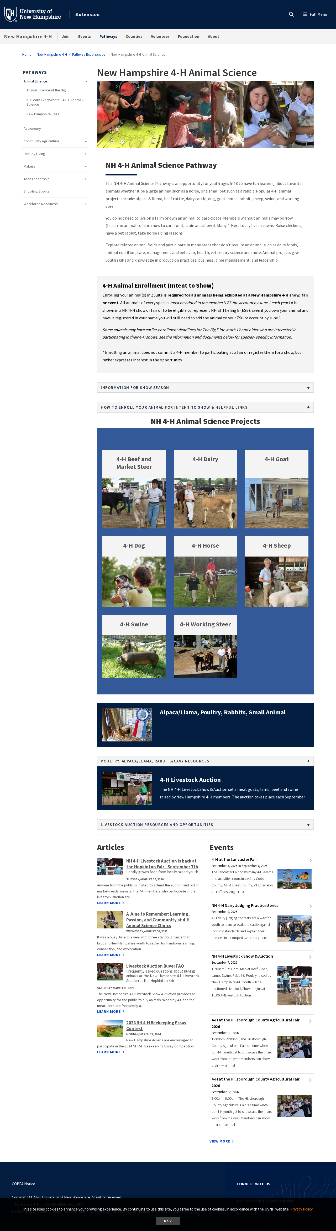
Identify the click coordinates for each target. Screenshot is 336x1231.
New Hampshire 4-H (28, 36)
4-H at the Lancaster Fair (234, 859)
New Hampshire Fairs (43, 114)
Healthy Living (34, 154)
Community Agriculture (41, 141)
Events (84, 36)
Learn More (109, 902)
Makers (29, 166)
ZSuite (156, 295)
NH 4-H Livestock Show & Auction (242, 956)
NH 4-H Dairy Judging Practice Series (245, 905)
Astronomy (32, 128)
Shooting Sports (36, 191)
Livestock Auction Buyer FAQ (155, 966)
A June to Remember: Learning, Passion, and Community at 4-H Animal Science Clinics (158, 919)
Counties (134, 36)
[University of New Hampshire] (37, 14)
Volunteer (160, 36)
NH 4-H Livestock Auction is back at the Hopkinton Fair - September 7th (162, 864)
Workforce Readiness (41, 204)
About (213, 36)
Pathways (108, 36)
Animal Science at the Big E (48, 90)
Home (27, 54)
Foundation (188, 36)
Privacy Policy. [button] (301, 1209)
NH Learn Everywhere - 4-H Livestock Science (55, 102)
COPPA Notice (23, 1183)
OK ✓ (168, 1221)
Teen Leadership (37, 179)
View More (219, 1141)
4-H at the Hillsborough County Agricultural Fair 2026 (256, 1023)
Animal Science (35, 81)
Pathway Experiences (89, 54)
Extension (87, 14)
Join (66, 36)
